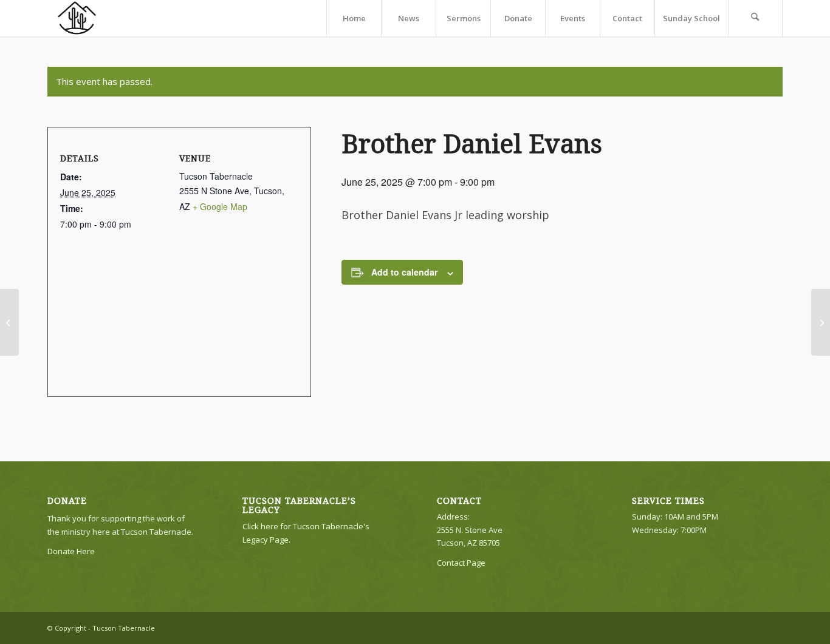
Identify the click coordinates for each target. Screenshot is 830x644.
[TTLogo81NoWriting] (76, 18)
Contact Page (461, 562)
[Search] (755, 18)
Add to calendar (404, 272)
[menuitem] (353, 18)
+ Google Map (220, 206)
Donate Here (71, 551)
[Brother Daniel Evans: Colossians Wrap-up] (9, 322)
